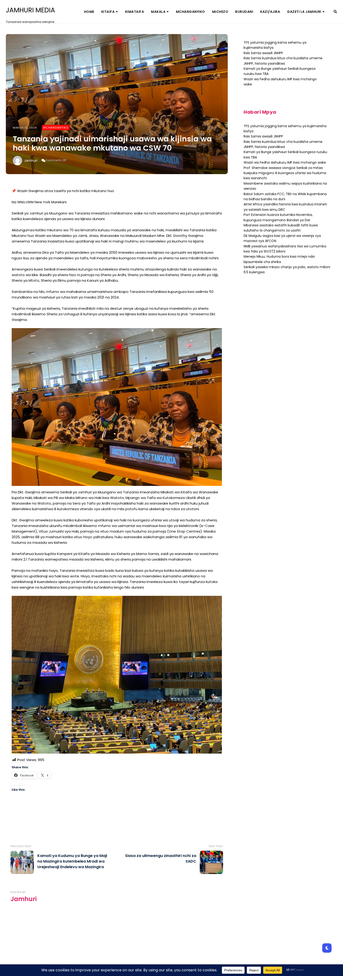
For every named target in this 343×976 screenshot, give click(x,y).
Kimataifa (134, 11)
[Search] (335, 12)
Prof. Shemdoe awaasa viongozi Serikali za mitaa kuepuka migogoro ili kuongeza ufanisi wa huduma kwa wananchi (285, 173)
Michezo (220, 11)
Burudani (244, 11)
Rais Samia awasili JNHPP (263, 53)
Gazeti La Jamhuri (304, 11)
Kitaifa (108, 11)
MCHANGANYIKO (190, 11)
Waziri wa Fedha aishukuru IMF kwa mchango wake (285, 162)
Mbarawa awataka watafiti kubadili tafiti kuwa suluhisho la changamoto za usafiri (281, 228)
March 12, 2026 (25, 128)
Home (89, 11)
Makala (158, 11)
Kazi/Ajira (270, 11)
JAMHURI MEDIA (30, 10)
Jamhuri (30, 160)
